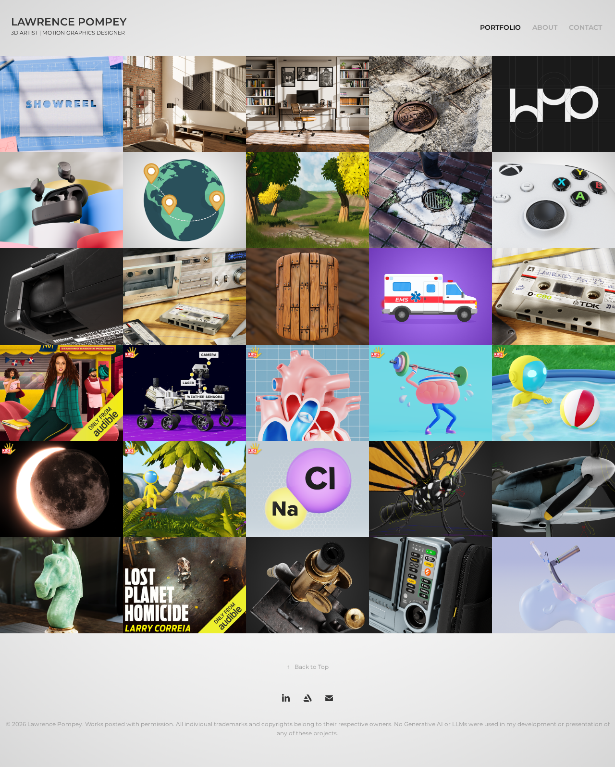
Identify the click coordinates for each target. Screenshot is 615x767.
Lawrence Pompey (69, 22)
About (544, 27)
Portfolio (500, 27)
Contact (585, 27)
